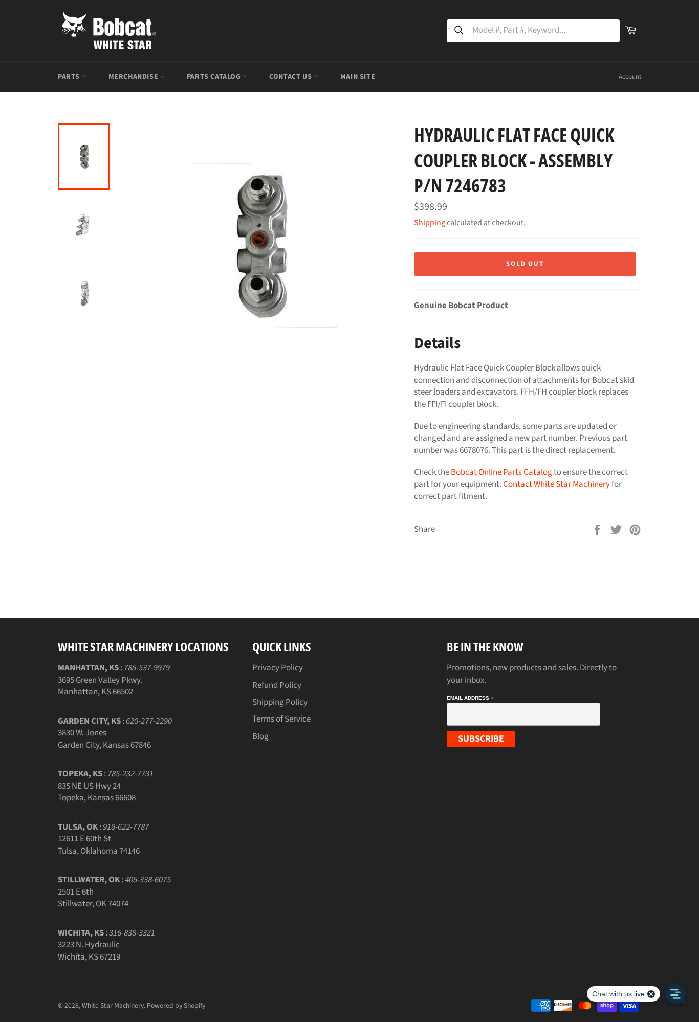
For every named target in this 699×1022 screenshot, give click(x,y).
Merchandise (134, 77)
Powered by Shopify (176, 1005)
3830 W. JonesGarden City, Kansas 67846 (104, 739)
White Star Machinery (113, 1005)
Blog (260, 736)
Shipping (429, 222)
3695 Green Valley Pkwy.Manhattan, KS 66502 (100, 686)
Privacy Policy (277, 668)
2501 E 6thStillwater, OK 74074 (93, 898)
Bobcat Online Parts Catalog (501, 472)
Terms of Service (281, 719)
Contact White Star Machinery (556, 484)
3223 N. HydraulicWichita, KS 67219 (89, 951)
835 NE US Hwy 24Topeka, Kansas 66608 (97, 792)
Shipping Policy (280, 702)
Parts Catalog (215, 77)
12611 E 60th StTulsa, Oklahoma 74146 (99, 845)
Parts (70, 77)
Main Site (357, 77)
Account (630, 76)
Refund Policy (276, 685)
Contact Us (291, 77)
